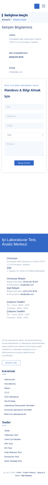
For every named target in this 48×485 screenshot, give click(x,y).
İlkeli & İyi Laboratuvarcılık (15, 414)
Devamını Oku (11, 363)
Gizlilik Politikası (29, 472)
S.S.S (6, 392)
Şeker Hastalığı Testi (13, 461)
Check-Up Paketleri (12, 439)
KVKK (19, 472)
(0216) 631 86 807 (30, 282)
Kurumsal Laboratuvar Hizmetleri (18, 410)
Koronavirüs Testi (11, 457)
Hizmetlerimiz (10, 384)
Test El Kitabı (9, 401)
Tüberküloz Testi (11, 435)
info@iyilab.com (27, 285)
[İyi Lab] (15, 6)
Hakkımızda (9, 379)
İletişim (7, 388)
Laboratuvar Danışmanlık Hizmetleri (19, 405)
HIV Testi (8, 448)
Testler (7, 431)
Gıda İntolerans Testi (13, 452)
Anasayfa (6, 19)
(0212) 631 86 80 (30, 291)
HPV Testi (8, 444)
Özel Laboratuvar (11, 397)
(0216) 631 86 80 (16, 57)
